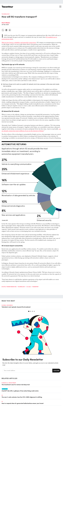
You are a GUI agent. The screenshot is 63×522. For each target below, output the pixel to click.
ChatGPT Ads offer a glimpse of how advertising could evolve (20, 391)
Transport (35, 286)
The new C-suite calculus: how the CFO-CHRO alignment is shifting (22, 397)
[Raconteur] (7, 7)
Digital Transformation (9, 286)
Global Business (7, 305)
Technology (6, 14)
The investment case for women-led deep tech (16, 384)
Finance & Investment (9, 382)
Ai (2, 395)
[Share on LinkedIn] (6, 30)
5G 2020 (28, 286)
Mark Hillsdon (6, 23)
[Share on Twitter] (3, 30)
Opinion (4, 389)
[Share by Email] (10, 30)
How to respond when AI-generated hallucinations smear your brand (22, 403)
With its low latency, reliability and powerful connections (19, 42)
